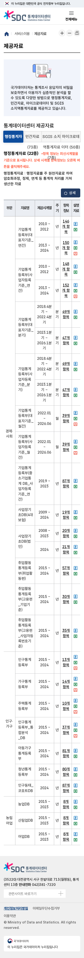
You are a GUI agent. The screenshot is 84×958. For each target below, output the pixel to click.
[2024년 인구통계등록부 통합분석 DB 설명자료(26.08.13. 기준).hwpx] (76, 724)
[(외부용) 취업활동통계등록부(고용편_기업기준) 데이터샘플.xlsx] (76, 602)
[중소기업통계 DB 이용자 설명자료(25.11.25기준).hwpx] (76, 481)
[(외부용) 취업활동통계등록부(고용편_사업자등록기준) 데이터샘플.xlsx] (76, 636)
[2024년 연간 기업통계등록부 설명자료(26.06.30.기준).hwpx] (76, 242)
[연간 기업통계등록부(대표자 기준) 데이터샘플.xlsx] (76, 229)
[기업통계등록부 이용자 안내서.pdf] (76, 253)
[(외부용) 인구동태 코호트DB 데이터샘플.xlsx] (76, 791)
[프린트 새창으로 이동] (76, 32)
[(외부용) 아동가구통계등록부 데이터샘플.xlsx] (76, 756)
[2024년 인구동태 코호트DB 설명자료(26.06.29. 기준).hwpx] (76, 785)
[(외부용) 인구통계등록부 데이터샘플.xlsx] (76, 662)
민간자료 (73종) (32, 138)
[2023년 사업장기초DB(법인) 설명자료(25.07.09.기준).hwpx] (76, 530)
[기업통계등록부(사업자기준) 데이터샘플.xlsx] (76, 290)
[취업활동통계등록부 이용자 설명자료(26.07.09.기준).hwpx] (76, 568)
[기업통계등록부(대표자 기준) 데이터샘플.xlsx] (76, 248)
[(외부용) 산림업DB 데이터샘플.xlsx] (76, 823)
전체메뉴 (71, 19)
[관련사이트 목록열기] (61, 893)
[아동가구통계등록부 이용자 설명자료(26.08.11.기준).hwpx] (76, 750)
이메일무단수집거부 (46, 908)
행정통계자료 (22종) (13, 138)
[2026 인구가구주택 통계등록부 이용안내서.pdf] (76, 668)
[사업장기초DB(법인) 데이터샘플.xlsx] (76, 536)
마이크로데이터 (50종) (70, 138)
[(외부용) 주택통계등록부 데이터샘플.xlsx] (76, 706)
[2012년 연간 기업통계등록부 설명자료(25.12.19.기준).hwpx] (76, 224)
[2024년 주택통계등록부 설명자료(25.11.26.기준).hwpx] (76, 700)
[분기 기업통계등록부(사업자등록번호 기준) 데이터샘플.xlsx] (76, 369)
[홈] (7, 34)
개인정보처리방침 (16, 908)
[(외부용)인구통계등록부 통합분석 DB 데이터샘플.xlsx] (76, 730)
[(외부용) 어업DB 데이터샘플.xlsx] (76, 839)
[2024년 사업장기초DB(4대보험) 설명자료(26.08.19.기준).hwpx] (76, 512)
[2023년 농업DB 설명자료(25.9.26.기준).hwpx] (76, 801)
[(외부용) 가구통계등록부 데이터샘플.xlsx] (76, 684)
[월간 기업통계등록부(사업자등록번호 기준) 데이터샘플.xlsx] (76, 447)
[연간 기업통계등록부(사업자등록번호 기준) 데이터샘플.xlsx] (76, 272)
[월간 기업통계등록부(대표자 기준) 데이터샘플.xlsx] (76, 418)
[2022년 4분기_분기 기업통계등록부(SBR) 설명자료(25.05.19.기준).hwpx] (76, 311)
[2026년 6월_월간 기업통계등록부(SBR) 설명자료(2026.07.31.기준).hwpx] (76, 413)
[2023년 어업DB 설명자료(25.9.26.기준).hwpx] (76, 834)
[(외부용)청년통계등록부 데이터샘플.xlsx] (76, 775)
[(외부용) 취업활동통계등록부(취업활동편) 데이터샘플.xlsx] (76, 573)
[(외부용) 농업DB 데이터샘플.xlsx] (76, 807)
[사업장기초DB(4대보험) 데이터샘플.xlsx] (76, 517)
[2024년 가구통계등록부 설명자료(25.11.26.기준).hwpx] (76, 678)
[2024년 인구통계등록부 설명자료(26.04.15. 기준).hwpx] (76, 657)
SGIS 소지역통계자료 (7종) (51, 138)
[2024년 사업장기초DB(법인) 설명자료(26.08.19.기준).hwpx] (76, 547)
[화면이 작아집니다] (69, 32)
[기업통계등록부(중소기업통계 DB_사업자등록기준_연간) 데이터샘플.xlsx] (76, 486)
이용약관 (10, 916)
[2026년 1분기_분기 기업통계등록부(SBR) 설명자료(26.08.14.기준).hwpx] (76, 337)
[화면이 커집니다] (61, 32)
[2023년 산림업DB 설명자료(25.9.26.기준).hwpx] (76, 818)
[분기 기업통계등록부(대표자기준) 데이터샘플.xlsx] (76, 317)
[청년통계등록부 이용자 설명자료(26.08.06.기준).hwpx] (76, 769)
